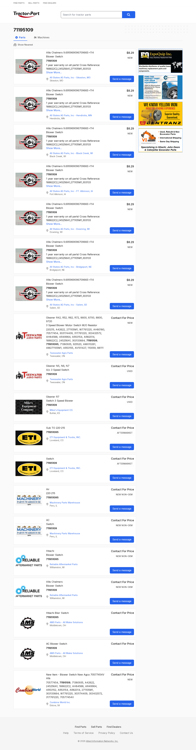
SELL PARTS (33, 3)
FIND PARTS (18, 3)
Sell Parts (96, 726)
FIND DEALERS (49, 3)
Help (66, 732)
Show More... (54, 72)
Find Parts (80, 726)
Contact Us (126, 732)
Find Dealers (114, 726)
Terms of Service (84, 732)
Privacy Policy (106, 732)
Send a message (121, 78)
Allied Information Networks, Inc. (102, 741)
